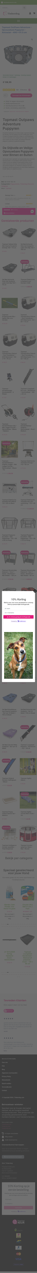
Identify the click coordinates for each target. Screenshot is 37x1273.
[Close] (35, 591)
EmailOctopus (22, 621)
